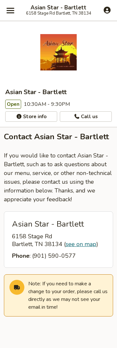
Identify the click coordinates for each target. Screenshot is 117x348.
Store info (34, 116)
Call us (89, 116)
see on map (81, 244)
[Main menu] (10, 10)
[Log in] (107, 10)
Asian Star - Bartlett (58, 8)
